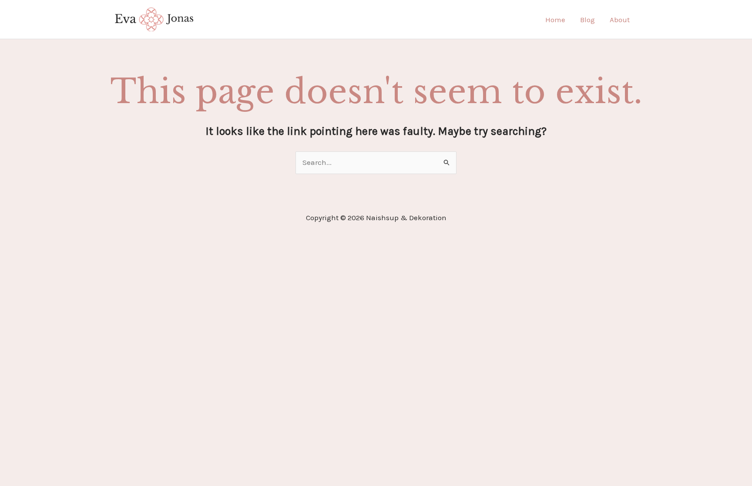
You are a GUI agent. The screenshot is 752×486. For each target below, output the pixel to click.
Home (555, 19)
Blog (587, 19)
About (620, 19)
